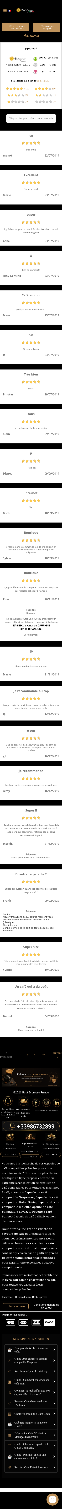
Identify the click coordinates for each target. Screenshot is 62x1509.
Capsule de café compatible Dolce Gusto (30, 1200)
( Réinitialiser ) (44, 80)
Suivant (57, 1055)
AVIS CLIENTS (51, 1154)
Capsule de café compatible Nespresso (24, 1195)
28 (43, 1055)
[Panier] (55, 10)
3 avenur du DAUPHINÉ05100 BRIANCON (35, 627)
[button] (15, 27)
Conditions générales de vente (46, 1306)
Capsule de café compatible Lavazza (27, 1209)
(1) (53, 95)
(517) (26, 89)
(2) (26, 95)
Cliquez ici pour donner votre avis (31, 118)
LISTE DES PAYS (10, 1154)
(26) (54, 89)
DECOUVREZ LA (30, 1156)
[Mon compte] (47, 10)
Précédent (6, 1055)
